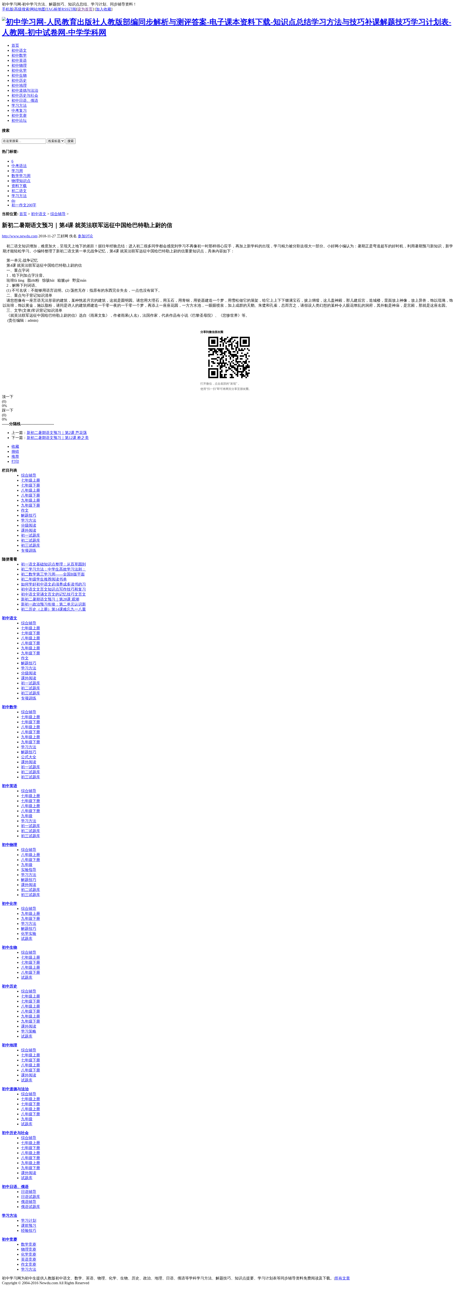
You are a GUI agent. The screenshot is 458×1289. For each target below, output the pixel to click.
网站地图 (37, 9)
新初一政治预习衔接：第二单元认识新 (53, 604)
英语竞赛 (28, 1259)
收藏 (15, 446)
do (13, 201)
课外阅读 (28, 530)
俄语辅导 (28, 1202)
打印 (15, 461)
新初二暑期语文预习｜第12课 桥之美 (58, 438)
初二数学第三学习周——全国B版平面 (53, 574)
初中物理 (9, 845)
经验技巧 (28, 1230)
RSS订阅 (69, 9)
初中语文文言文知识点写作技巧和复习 (53, 589)
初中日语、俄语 (15, 1187)
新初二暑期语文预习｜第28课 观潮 (50, 599)
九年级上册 (30, 500)
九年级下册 (30, 505)
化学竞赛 (28, 1254)
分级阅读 (28, 525)
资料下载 (19, 186)
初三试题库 (30, 545)
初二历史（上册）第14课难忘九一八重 (53, 609)
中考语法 (19, 166)
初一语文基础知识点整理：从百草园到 (53, 564)
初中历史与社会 (15, 1133)
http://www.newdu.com (19, 236)
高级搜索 (21, 9)
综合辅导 (58, 214)
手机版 (7, 9)
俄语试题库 (30, 1207)
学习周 (17, 171)
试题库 (26, 939)
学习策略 (28, 1031)
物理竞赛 (28, 1249)
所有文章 (342, 1278)
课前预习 (28, 1225)
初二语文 (19, 191)
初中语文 (38, 214)
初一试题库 (30, 535)
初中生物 (9, 947)
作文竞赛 (28, 1264)
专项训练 (28, 550)
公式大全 (28, 757)
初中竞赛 (9, 1239)
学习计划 (28, 1220)
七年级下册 (30, 485)
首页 (23, 214)
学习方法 (19, 196)
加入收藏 (103, 9)
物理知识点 (21, 181)
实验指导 (28, 870)
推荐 (15, 456)
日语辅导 (28, 1192)
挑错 (15, 451)
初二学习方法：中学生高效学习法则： (53, 569)
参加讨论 (85, 236)
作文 (25, 510)
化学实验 (28, 934)
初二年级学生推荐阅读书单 (44, 579)
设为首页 (85, 9)
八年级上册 (30, 490)
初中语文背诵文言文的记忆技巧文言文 (53, 594)
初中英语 (9, 786)
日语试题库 (30, 1197)
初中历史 (9, 986)
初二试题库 (30, 540)
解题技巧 (28, 515)
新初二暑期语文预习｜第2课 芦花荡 (57, 433)
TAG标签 (54, 9)
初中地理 (9, 1045)
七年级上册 (30, 480)
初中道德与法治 (15, 1089)
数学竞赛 (28, 1244)
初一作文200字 (23, 205)
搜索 (71, 141)
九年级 (26, 816)
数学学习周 (21, 176)
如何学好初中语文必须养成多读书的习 (53, 584)
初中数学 (9, 707)
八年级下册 (30, 495)
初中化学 (9, 904)
